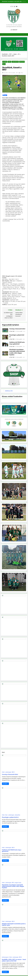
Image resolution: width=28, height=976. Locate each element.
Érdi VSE (6, 72)
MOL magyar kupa (16, 882)
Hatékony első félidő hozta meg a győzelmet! (11, 850)
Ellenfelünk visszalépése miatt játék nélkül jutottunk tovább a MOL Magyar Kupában (12, 1)
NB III (4, 64)
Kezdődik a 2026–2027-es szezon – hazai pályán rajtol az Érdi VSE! (14, 960)
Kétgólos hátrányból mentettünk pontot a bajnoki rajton (14, 924)
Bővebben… (5, 783)
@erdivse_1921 (9, 390)
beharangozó (5, 957)
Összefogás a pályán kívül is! (10, 817)
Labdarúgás (15, 62)
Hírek (9, 62)
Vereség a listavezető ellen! (17, 329)
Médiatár (22, 62)
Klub (6, 815)
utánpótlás (17, 815)
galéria (5, 62)
